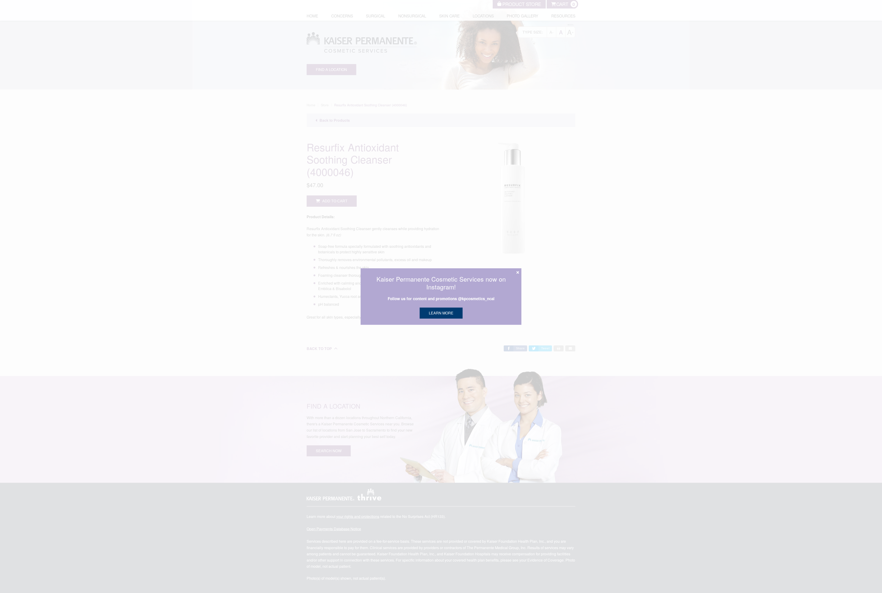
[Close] (517, 272)
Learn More (441, 313)
